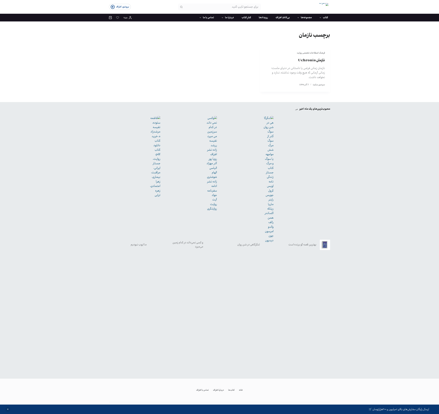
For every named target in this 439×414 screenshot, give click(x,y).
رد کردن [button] (7, 409)
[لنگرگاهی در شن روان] (268, 245)
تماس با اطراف (202, 390)
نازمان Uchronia (311, 60)
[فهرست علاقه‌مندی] (117, 17)
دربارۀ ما (229, 18)
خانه (241, 390)
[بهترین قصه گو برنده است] (325, 245)
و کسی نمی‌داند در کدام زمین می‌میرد (188, 245)
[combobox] (223, 7)
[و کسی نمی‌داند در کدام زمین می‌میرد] (212, 245)
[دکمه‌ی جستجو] (181, 7)
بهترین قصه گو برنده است (302, 245)
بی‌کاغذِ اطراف (283, 18)
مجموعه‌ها (306, 18)
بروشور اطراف (122, 7)
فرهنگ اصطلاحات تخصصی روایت (311, 53)
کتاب (325, 18)
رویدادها (263, 18)
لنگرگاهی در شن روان (248, 245)
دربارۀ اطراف (218, 390)
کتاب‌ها (231, 390)
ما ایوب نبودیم (139, 245)
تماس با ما (208, 18)
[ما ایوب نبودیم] (155, 245)
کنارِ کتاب (246, 18)
